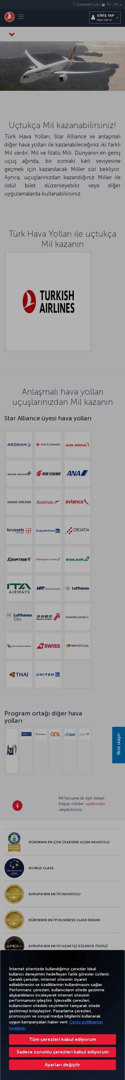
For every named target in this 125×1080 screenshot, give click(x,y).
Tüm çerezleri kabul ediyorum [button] (62, 1039)
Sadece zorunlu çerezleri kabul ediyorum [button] (63, 1052)
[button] (62, 1065)
